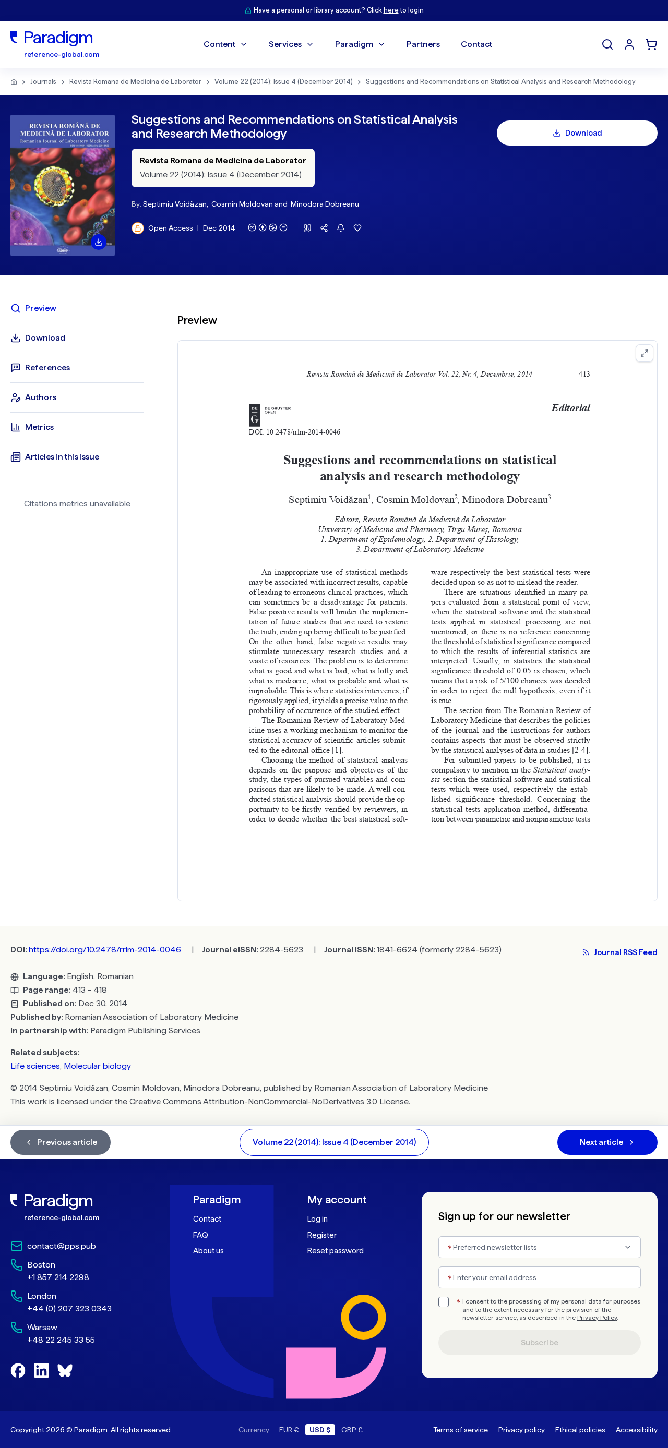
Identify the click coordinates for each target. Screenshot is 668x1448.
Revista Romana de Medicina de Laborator (135, 82)
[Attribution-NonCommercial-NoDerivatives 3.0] (268, 227)
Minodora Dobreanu (325, 204)
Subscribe (539, 1342)
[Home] (13, 82)
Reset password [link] (335, 1251)
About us (208, 1251)
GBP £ (352, 1430)
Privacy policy (521, 1430)
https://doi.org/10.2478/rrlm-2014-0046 (105, 950)
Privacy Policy (597, 1317)
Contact (207, 1219)
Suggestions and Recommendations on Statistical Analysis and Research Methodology (501, 82)
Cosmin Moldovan (242, 204)
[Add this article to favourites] (357, 228)
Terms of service (460, 1430)
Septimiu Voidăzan (175, 204)
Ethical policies (580, 1430)
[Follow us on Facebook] (18, 1370)
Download (583, 133)
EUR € (289, 1430)
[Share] (324, 228)
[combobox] (539, 1247)
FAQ (200, 1235)
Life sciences (35, 1066)
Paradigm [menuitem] (354, 44)
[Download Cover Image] (98, 242)
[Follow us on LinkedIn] (41, 1370)
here (391, 10)
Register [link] (322, 1235)
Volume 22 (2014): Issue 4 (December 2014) (283, 82)
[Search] (607, 44)
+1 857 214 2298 (58, 1277)
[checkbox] (443, 1302)
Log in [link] (317, 1219)
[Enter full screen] (644, 353)
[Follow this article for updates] (340, 228)
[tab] (77, 308)
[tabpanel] (417, 600)
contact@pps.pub (61, 1246)
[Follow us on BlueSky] (65, 1370)
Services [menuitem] (285, 44)
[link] (78, 1207)
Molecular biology (97, 1066)
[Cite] (307, 228)
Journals (43, 82)
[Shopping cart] (651, 44)
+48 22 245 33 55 (61, 1340)
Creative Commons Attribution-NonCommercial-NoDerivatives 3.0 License (269, 1101)
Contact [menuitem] (476, 44)
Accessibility (637, 1430)
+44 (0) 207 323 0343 (69, 1308)
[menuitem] (629, 44)
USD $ (320, 1430)
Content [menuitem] (219, 44)
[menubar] (348, 44)
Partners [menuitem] (423, 44)
